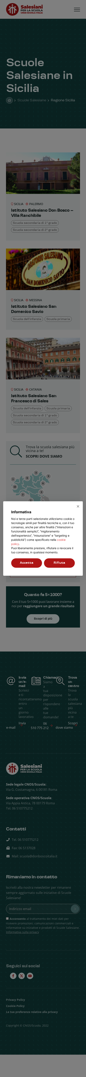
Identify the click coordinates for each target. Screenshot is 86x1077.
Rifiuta (59, 563)
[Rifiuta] (78, 506)
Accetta (26, 563)
